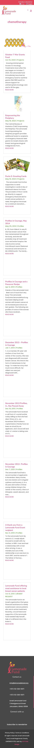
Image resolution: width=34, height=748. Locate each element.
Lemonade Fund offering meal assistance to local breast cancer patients (16, 588)
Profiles (21, 226)
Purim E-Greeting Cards (15, 176)
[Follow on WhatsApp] (15, 2)
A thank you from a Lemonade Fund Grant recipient (15, 528)
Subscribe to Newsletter (25, 2)
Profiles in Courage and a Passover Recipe (16, 283)
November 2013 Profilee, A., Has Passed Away (16, 404)
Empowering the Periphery (12, 116)
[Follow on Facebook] (3, 2)
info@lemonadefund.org (19, 683)
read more (9, 90)
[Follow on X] (6, 2)
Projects (20, 60)
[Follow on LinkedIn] (12, 2)
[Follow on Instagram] (9, 2)
